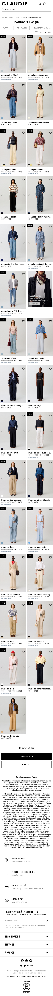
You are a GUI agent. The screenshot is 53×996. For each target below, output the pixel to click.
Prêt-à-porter (20, 17)
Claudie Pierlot (7, 17)
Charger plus (26, 757)
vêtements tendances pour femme (29, 783)
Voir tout (26, 764)
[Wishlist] (23, 38)
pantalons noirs (38, 809)
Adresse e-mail (11, 921)
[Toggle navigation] (49, 3)
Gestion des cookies (20, 973)
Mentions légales (35, 973)
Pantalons (21, 28)
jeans (30, 840)
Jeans (6, 28)
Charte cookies (40, 971)
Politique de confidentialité (14, 927)
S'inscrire (47, 920)
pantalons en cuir (23, 842)
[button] (40, 3)
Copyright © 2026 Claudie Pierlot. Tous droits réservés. (26, 976)
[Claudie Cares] (26, 987)
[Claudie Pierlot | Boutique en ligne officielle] (14, 3)
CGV (9, 971)
